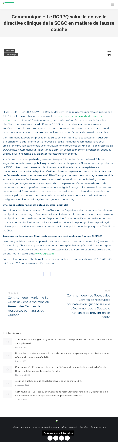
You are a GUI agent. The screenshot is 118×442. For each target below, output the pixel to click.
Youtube (67, 438)
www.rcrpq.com (44, 253)
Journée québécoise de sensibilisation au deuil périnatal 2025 (48, 381)
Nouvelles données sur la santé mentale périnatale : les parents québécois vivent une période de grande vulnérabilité (62, 355)
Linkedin (61, 438)
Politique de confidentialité (58, 433)
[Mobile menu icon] (112, 4)
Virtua (103, 427)
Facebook (50, 438)
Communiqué (11, 55)
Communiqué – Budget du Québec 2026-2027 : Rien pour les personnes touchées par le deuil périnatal (63, 341)
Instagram (55, 438)
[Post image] (7, 341)
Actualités (10, 51)
